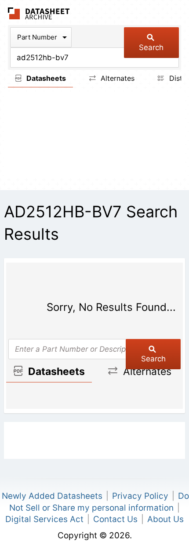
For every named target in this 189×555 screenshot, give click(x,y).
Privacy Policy (140, 496)
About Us (165, 519)
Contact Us (115, 519)
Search (151, 47)
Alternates (116, 78)
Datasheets (45, 78)
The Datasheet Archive (39, 13)
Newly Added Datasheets (52, 496)
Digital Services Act (44, 519)
